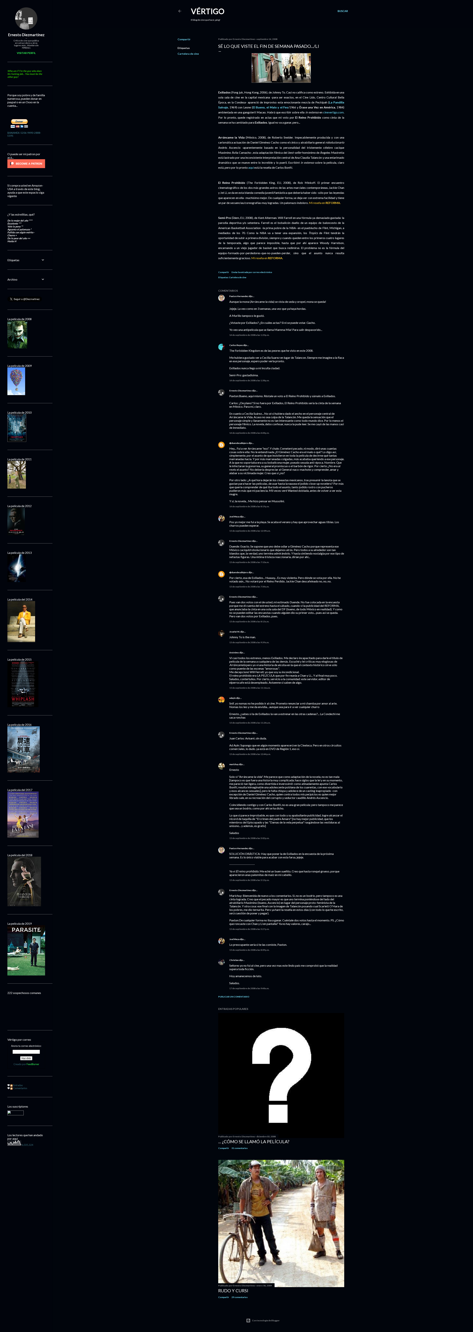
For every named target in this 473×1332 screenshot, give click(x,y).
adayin (232, 698)
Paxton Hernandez (238, 296)
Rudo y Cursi (233, 1290)
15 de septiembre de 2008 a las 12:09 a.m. (249, 530)
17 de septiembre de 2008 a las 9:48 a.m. (249, 988)
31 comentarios (240, 1148)
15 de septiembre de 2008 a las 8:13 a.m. (249, 621)
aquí (251, 167)
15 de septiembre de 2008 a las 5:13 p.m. (249, 880)
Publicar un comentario (233, 996)
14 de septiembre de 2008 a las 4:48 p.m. (249, 433)
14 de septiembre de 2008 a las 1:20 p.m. (249, 335)
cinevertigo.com (333, 112)
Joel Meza (234, 516)
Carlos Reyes (236, 345)
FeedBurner (33, 1064)
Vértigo (207, 11)
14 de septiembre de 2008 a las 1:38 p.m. (249, 380)
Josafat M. (234, 631)
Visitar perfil (26, 52)
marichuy (234, 764)
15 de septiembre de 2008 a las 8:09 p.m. (249, 950)
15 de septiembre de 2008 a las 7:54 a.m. (249, 586)
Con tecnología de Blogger (266, 1320)
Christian (234, 960)
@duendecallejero (238, 443)
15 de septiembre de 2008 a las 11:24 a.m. (249, 722)
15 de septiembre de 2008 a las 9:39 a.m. (249, 642)
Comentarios (20, 1088)
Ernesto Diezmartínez (240, 390)
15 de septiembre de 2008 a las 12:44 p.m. (250, 754)
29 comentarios (240, 1297)
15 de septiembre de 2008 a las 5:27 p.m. (249, 929)
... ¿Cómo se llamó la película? (253, 1141)
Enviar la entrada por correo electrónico (252, 272)
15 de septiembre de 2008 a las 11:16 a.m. (249, 687)
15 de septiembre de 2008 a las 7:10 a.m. (249, 562)
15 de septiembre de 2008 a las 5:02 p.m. (249, 838)
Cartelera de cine (188, 53)
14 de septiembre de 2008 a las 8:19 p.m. (249, 506)
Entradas (18, 1085)
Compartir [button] (184, 39)
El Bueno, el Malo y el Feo (270, 107)
